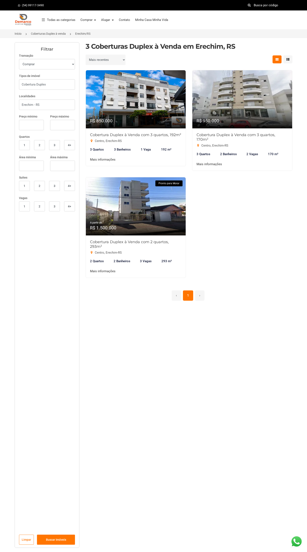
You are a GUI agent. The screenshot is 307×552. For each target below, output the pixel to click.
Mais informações (102, 159)
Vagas (23, 198)
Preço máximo (59, 116)
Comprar (86, 20)
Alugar (106, 20)
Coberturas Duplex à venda (48, 33)
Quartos (24, 136)
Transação (26, 55)
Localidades (27, 96)
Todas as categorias (61, 20)
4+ (69, 145)
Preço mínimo (28, 116)
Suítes (23, 177)
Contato (124, 20)
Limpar (26, 539)
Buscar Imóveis (56, 539)
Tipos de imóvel (29, 76)
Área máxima (59, 157)
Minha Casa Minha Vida (151, 20)
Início (18, 33)
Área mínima (27, 157)
